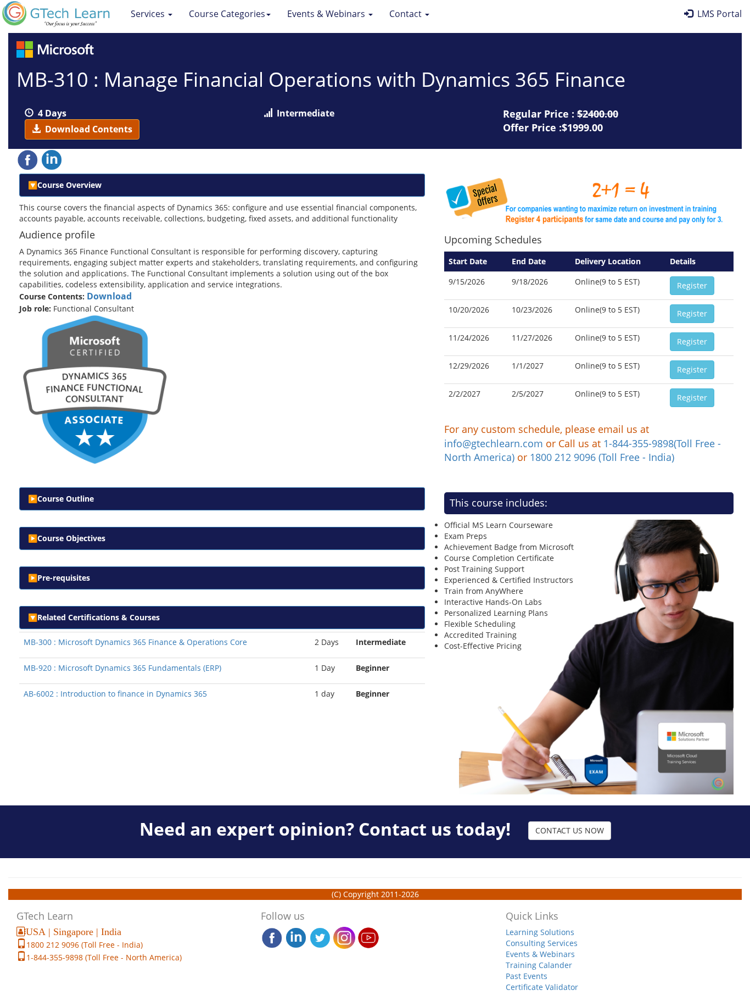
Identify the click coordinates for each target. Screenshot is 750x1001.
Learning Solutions (540, 932)
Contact (406, 14)
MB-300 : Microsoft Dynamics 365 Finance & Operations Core (135, 642)
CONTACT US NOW (569, 830)
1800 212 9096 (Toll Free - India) (602, 457)
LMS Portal (717, 14)
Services (149, 14)
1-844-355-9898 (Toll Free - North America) (104, 957)
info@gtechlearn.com (493, 443)
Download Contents (86, 129)
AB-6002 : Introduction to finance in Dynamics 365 (115, 693)
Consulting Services (542, 943)
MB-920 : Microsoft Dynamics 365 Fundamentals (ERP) (122, 668)
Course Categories (227, 14)
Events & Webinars (327, 14)
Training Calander (539, 965)
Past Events (526, 976)
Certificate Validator (542, 987)
